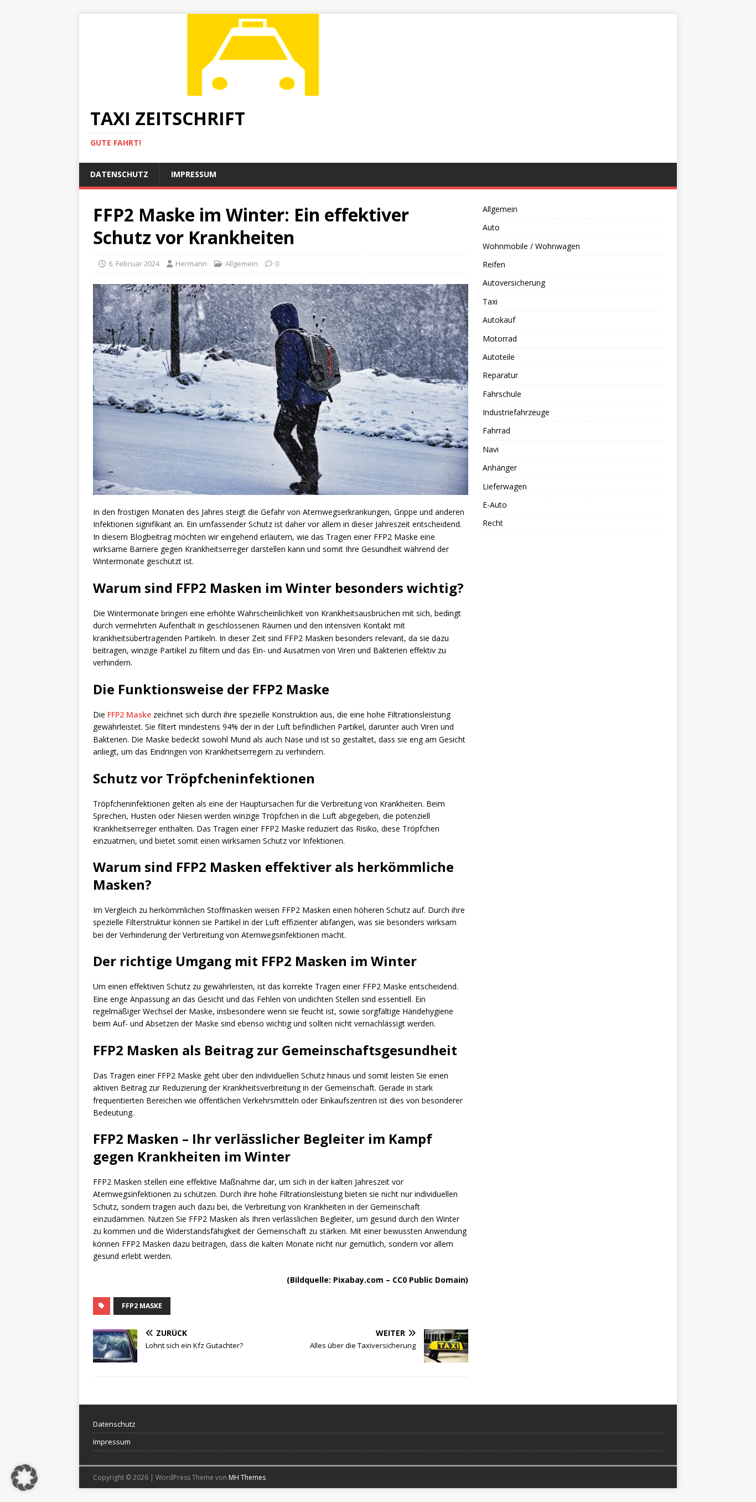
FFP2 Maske (129, 714)
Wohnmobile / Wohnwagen (531, 246)
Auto (491, 227)
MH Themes (247, 1477)
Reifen (494, 264)
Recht (493, 523)
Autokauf (499, 319)
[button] (24, 1477)
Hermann (191, 264)
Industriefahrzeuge (516, 412)
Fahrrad (496, 430)
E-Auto (495, 504)
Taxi (490, 301)
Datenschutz (119, 174)
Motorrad (500, 338)
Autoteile (499, 357)
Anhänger (500, 467)
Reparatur (500, 375)
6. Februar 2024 (133, 264)
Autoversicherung (514, 282)
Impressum (193, 174)
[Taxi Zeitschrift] (256, 89)
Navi (491, 449)
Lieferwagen (505, 486)
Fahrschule (502, 394)
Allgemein (241, 264)
